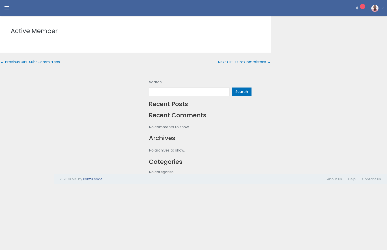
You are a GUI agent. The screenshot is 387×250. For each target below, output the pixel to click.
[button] (360, 8)
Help (352, 179)
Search (155, 82)
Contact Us (371, 179)
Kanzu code (93, 179)
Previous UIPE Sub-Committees (30, 62)
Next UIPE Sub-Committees (244, 62)
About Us (334, 179)
